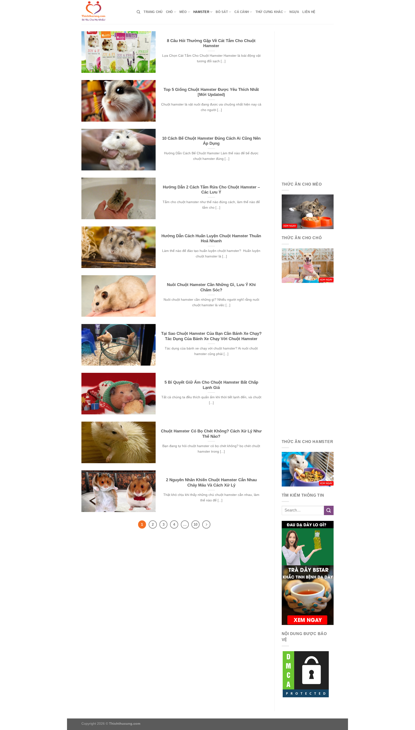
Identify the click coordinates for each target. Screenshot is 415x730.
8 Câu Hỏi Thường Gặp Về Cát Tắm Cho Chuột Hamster (211, 43)
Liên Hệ (308, 12)
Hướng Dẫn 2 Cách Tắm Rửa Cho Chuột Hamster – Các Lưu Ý (211, 190)
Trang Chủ (153, 12)
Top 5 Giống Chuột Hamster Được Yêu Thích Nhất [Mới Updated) (211, 92)
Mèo (183, 12)
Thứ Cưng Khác (269, 12)
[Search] (138, 12)
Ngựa (294, 12)
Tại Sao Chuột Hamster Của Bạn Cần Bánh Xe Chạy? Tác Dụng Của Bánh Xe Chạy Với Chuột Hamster (211, 336)
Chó (169, 12)
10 (195, 524)
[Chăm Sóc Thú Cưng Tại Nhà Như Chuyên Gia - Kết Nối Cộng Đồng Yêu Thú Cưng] (105, 12)
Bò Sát (222, 12)
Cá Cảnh (241, 12)
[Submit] (329, 510)
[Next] (206, 524)
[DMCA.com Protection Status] (306, 674)
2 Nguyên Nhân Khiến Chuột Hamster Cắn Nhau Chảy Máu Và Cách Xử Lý (211, 482)
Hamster (201, 12)
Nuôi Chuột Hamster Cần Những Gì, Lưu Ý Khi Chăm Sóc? (211, 287)
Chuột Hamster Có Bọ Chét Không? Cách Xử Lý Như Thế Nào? (211, 434)
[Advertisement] (308, 103)
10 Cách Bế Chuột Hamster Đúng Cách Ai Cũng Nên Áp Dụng (211, 141)
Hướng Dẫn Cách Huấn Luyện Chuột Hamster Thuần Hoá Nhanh (211, 238)
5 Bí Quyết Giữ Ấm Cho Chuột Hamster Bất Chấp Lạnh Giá (211, 385)
